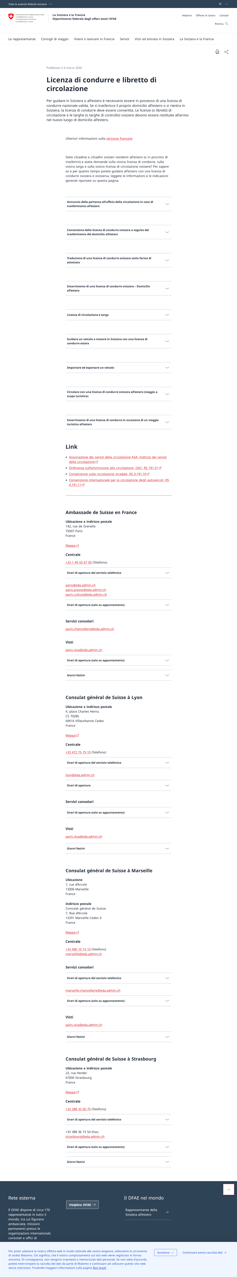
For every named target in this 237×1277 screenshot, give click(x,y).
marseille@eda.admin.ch (84, 954)
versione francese (119, 138)
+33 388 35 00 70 (78, 1109)
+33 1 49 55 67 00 (79, 562)
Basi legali (99, 1268)
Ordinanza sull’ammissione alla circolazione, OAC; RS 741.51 (113, 468)
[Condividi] (226, 51)
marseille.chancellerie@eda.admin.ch (93, 990)
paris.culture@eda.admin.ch (86, 594)
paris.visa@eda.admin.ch (84, 650)
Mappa (71, 545)
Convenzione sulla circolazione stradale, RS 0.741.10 (107, 474)
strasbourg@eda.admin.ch (85, 1136)
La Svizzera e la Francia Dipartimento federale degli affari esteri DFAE (84, 17)
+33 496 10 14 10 (78, 949)
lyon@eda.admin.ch (80, 775)
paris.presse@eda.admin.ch (86, 590)
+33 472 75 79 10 (78, 752)
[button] (22, 38)
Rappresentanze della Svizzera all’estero (141, 1212)
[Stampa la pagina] (217, 51)
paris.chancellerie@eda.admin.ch (90, 629)
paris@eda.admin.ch (81, 585)
